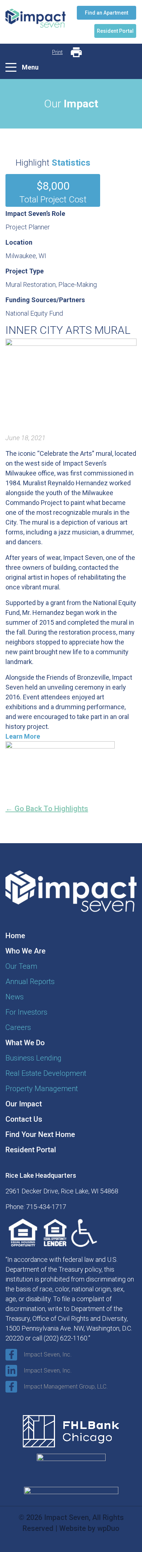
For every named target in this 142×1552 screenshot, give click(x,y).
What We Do (25, 1042)
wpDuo (108, 1528)
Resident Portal (30, 1149)
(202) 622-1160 (65, 1338)
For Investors (26, 1012)
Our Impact (23, 1103)
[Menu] (10, 67)
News (14, 996)
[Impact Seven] (35, 22)
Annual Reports (30, 981)
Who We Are (25, 951)
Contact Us (23, 1119)
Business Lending (33, 1058)
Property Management (41, 1088)
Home (15, 935)
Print (57, 52)
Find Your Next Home (40, 1134)
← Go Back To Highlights (46, 808)
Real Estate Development (45, 1073)
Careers (18, 1027)
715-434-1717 (46, 1207)
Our (21, 966)
